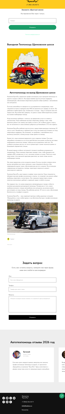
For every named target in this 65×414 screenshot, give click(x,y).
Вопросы (11, 295)
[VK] (10, 399)
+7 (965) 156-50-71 (32, 5)
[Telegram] (3, 399)
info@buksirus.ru (27, 406)
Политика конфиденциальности (32, 34)
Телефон (11, 285)
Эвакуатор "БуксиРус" (25, 397)
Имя (10, 276)
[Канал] (3, 403)
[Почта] (7, 403)
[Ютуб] (14, 399)
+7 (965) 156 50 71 (28, 402)
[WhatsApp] (7, 399)
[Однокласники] (10, 403)
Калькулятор (25, 409)
